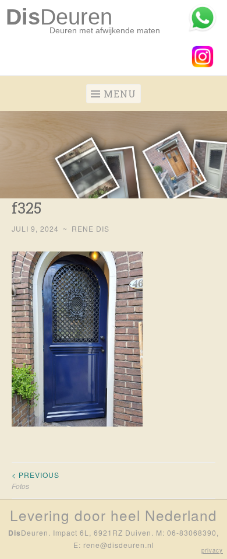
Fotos (35, 480)
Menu (120, 94)
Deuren (59, 17)
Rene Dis (90, 228)
